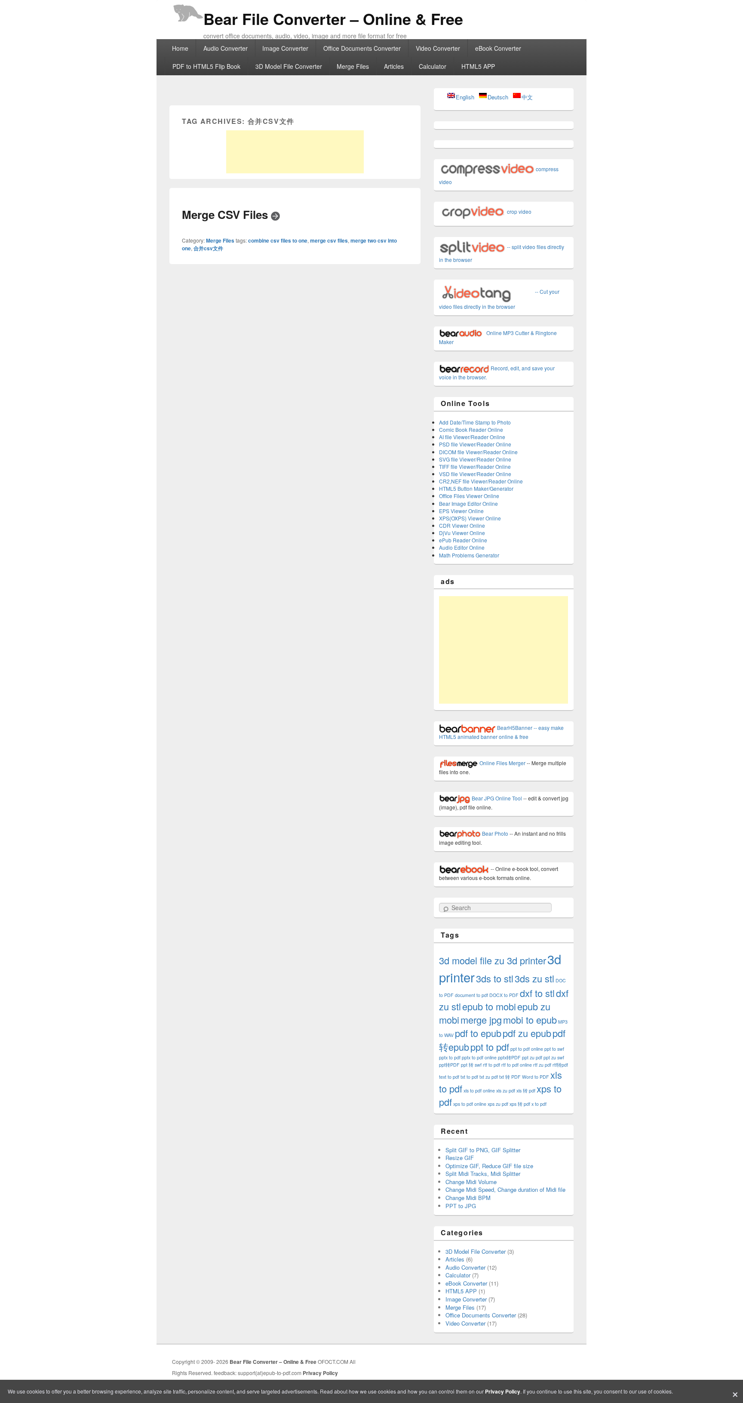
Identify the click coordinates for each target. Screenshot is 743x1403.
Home (180, 48)
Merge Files (353, 66)
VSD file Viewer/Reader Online (475, 473)
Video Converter (438, 48)
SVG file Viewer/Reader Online (475, 459)
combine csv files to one (277, 240)
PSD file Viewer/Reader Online (475, 444)
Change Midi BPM (468, 1198)
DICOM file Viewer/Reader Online (478, 451)
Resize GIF (459, 1158)
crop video (518, 211)
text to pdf (449, 1077)
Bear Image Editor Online (468, 503)
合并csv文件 (208, 248)
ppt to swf (554, 1049)
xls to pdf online (479, 1090)
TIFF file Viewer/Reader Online (475, 466)
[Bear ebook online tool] (464, 868)
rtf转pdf (560, 1064)
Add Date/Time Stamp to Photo (475, 422)
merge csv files (329, 240)
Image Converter (285, 48)
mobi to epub (530, 1019)
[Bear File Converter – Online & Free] (186, 10)
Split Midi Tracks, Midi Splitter (482, 1173)
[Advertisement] (295, 151)
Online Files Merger (501, 762)
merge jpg (481, 1019)
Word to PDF (535, 1077)
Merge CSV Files (226, 214)
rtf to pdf (491, 1064)
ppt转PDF (449, 1064)
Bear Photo (494, 833)
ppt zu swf (553, 1057)
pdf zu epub (527, 1033)
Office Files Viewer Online (469, 495)
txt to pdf (469, 1077)
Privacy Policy (320, 1373)
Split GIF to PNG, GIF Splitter (482, 1150)
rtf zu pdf (542, 1064)
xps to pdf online (469, 1104)
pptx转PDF (509, 1057)
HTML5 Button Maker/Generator (476, 488)
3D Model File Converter (288, 66)
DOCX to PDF (504, 995)
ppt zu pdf (532, 1057)
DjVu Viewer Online (462, 532)
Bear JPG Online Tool (496, 798)
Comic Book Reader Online (471, 429)
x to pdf (539, 1104)
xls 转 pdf (525, 1090)
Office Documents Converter (362, 48)
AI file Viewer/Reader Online (472, 436)
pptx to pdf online (479, 1057)
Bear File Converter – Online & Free (333, 18)
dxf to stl (537, 993)
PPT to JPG (460, 1206)
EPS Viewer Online (461, 510)
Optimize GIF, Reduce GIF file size (489, 1166)
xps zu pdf (498, 1104)
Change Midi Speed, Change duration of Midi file (505, 1189)
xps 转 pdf (520, 1104)
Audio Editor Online (462, 547)
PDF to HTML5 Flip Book (206, 66)
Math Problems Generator (469, 555)
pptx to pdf (450, 1057)
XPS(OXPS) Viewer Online (470, 518)
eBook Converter (498, 48)
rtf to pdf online (516, 1064)
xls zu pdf (505, 1090)
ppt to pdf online (526, 1049)
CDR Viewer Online (462, 525)
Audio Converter (225, 48)
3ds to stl (494, 978)
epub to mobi (489, 1006)
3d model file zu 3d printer (492, 960)
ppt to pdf (489, 1046)
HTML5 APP (478, 66)
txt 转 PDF (510, 1077)
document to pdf (471, 995)
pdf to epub (478, 1033)
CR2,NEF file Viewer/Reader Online (481, 481)
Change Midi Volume (471, 1182)
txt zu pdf (488, 1077)
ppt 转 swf (471, 1064)
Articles (394, 66)
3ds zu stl (534, 978)
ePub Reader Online (463, 540)
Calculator (432, 66)
